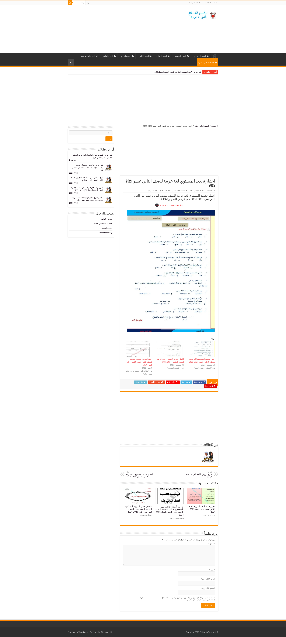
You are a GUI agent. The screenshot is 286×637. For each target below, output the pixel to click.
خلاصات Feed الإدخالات (103, 223)
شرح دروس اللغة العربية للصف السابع (198, 474)
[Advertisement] (124, 29)
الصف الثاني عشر (207, 62)
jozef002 (209, 190)
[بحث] (70, 2)
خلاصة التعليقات (106, 228)
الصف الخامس (200, 56)
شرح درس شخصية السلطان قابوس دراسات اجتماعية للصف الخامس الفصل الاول (88, 167)
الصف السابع (161, 56)
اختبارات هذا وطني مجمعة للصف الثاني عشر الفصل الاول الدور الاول (139, 361)
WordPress (83, 632)
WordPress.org (106, 233)
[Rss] (88, 3)
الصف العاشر (108, 56)
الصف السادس (180, 56)
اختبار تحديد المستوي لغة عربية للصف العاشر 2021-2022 (170, 360)
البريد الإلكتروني (208, 579)
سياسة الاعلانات (211, 3)
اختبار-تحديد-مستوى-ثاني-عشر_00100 (171, 205)
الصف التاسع (126, 56)
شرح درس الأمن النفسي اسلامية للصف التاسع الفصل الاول (177, 72)
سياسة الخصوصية (195, 3)
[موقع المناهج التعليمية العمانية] (202, 14)
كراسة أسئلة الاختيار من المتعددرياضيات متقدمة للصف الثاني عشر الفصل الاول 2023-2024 (169, 510)
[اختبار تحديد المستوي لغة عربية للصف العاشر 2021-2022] (169, 349)
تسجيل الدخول (106, 219)
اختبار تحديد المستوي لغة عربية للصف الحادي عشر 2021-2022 (201, 360)
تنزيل (157, 205)
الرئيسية (214, 56)
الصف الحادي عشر (87, 56)
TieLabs (104, 632)
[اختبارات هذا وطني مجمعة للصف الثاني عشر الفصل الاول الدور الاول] (138, 349)
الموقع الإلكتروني (208, 588)
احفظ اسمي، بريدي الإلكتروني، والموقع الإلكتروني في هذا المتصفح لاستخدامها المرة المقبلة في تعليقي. (188, 598)
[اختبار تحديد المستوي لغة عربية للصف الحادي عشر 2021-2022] (201, 349)
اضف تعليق (163, 190)
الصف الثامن (144, 56)
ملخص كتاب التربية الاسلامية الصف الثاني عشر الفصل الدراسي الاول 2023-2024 (138, 509)
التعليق (211, 543)
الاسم (212, 570)
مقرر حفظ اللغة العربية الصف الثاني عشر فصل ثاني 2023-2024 (201, 509)
